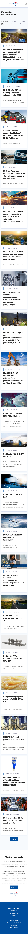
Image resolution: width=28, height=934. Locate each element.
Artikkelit (14, 925)
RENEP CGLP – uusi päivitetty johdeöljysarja (13, 738)
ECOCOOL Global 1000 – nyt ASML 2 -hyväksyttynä (13, 537)
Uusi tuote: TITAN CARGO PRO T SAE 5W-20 (13, 618)
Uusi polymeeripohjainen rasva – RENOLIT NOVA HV (13, 699)
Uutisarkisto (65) (4, 23)
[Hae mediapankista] (26, 4)
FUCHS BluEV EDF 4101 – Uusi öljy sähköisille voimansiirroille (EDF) (13, 92)
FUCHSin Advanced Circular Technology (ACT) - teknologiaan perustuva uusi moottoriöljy (14, 174)
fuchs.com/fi (14, 920)
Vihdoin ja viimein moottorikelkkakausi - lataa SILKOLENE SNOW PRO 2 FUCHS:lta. (13, 134)
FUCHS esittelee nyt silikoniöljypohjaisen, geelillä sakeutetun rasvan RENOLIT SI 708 (14, 781)
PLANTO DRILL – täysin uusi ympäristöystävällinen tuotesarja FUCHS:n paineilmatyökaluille (13, 338)
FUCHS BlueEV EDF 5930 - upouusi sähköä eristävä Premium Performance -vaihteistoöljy (13, 255)
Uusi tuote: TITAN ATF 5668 (12, 495)
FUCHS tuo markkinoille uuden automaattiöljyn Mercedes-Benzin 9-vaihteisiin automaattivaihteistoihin (13, 216)
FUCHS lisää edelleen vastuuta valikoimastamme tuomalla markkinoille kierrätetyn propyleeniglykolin (12, 298)
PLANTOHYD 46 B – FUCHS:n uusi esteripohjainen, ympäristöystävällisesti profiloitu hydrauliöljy (13, 378)
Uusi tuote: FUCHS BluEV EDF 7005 (13, 455)
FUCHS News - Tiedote (14, 922)
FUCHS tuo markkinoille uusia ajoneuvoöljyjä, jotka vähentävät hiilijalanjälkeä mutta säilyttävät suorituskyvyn (13, 54)
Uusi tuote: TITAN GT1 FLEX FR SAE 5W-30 (12, 414)
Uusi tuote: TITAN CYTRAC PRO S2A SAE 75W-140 (12, 658)
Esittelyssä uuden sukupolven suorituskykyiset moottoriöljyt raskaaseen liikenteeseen (13, 580)
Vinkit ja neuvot (14, 927)
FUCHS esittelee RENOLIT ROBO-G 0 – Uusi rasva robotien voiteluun (14, 820)
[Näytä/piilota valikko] (2, 3)
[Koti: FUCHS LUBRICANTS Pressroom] (13, 4)
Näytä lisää (14, 839)
